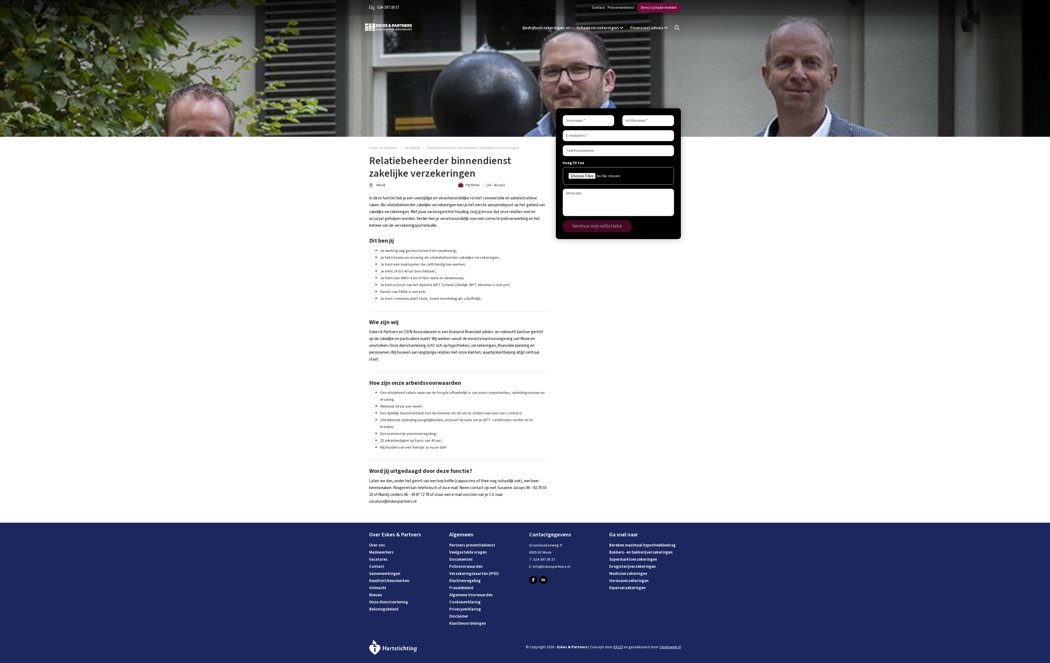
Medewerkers (381, 552)
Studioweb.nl (670, 647)
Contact (598, 7)
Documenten (460, 559)
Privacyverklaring (465, 609)
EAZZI (618, 647)
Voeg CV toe (573, 163)
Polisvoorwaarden (466, 566)
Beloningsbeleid (383, 609)
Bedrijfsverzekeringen (544, 28)
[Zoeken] (677, 28)
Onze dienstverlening (388, 602)
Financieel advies (647, 28)
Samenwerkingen (384, 574)
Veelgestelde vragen (468, 552)
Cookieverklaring (465, 602)
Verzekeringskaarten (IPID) (474, 574)
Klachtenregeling (465, 581)
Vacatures (378, 559)
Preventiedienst (621, 7)
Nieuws (375, 595)
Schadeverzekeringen (598, 28)
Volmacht (377, 588)
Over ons (377, 545)
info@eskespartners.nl (551, 566)
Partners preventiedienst (472, 545)
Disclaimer (458, 616)
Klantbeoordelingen (467, 623)
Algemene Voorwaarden (471, 595)
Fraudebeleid (461, 588)
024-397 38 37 (388, 7)
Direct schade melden (659, 7)
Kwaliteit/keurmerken (389, 581)
